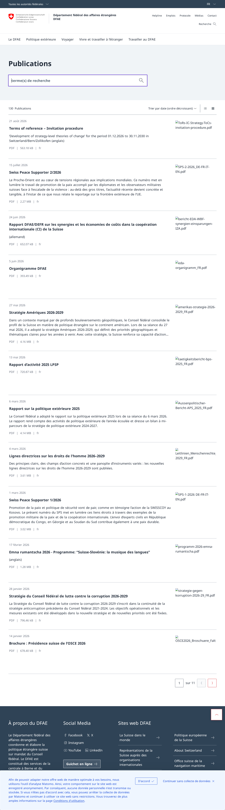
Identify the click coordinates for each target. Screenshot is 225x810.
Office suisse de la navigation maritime (189, 763)
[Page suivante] (212, 683)
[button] (14, 39)
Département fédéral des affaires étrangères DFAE (85, 17)
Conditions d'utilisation (68, 801)
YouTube (74, 750)
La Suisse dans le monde (132, 737)
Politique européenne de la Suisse (190, 737)
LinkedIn (96, 750)
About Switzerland (188, 750)
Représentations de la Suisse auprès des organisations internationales (136, 757)
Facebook (75, 735)
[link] (112, 137)
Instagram (76, 743)
